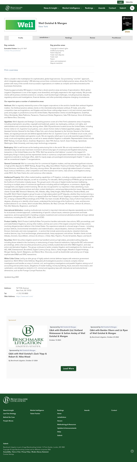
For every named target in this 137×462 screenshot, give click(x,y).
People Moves (8, 421)
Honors (59, 421)
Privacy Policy (26, 452)
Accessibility (7, 452)
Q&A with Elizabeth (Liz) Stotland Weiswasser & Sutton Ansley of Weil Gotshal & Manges (67, 333)
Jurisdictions (61, 417)
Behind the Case (9, 417)
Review (92, 38)
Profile (20, 38)
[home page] (13, 8)
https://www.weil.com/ (24, 296)
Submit (123, 8)
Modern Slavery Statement (40, 452)
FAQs (59, 432)
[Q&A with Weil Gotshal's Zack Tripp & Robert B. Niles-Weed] (28, 336)
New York (43, 26)
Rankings (68, 38)
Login (120, 2)
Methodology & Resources (66, 424)
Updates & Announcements (66, 428)
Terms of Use (16, 452)
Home (59, 413)
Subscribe (129, 2)
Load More (68, 368)
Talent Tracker (35, 413)
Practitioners (116, 38)
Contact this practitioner (12, 51)
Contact (112, 8)
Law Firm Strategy (9, 413)
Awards (101, 8)
